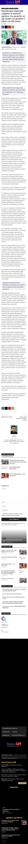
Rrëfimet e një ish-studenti (7, 578)
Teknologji (16, 8)
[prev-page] (2, 481)
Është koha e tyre (17, 594)
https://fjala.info (14, 438)
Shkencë (6, 8)
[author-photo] (14, 434)
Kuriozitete (11, 8)
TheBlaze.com (15, 47)
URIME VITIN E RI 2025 (6, 417)
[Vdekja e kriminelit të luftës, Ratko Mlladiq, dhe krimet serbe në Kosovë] (5, 462)
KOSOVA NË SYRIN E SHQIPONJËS (12, 540)
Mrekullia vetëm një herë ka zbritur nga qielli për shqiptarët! (10, 821)
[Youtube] (14, 448)
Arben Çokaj (13, 49)
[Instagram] (8, 445)
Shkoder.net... (4, 766)
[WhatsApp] (12, 27)
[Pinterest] (9, 27)
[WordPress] (23, 445)
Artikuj (6, 6)
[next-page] (5, 481)
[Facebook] (2, 27)
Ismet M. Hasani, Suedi (7, 589)
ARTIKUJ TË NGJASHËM (7, 454)
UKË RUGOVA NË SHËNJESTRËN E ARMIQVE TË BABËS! (10, 835)
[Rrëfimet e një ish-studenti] (23, 580)
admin (4, 23)
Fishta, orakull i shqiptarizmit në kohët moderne (21, 418)
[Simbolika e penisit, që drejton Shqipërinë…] (14, 801)
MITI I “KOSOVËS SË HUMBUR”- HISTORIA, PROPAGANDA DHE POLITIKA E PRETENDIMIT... (8, 572)
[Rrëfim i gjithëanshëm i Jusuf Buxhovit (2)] (5, 475)
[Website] (20, 445)
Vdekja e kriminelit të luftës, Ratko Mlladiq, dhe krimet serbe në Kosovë (17, 462)
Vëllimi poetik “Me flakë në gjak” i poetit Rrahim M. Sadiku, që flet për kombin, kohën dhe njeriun (10, 829)
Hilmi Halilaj (5, 601)
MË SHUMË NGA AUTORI (7, 456)
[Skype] (14, 445)
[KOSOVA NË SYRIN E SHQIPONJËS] (5, 468)
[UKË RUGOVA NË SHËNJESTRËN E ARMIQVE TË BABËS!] (24, 836)
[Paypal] (11, 445)
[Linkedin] (13, 751)
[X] (6, 27)
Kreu (2, 6)
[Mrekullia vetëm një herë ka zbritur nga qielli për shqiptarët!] (24, 822)
